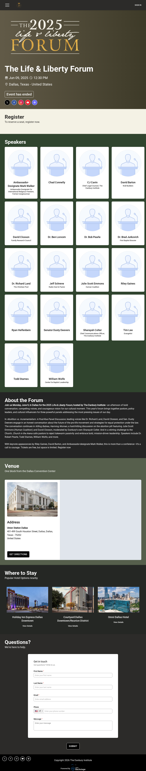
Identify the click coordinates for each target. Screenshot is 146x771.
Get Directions (18, 554)
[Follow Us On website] (34, 102)
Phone (36, 707)
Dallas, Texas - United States (30, 84)
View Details (28, 626)
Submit (73, 746)
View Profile (20, 159)
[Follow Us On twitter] (7, 102)
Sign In (138, 5)
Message (38, 719)
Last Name (39, 683)
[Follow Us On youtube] (27, 102)
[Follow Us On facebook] (14, 102)
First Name (39, 671)
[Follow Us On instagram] (21, 102)
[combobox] (39, 711)
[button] (7, 5)
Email (36, 695)
